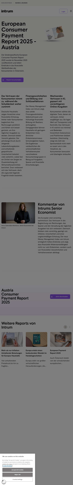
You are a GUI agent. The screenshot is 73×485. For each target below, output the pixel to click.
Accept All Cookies (17, 470)
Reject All (18, 474)
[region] (17, 469)
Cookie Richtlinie (7, 466)
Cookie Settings (17, 479)
